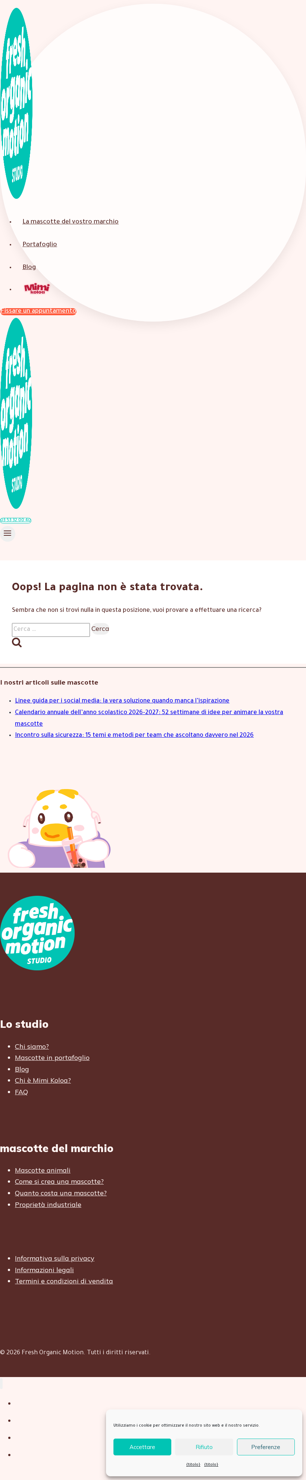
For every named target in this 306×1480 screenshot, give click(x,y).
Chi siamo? (32, 1046)
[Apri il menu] (7, 534)
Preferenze (265, 1447)
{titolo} (193, 1465)
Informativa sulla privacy (54, 1258)
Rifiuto (204, 1447)
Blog (29, 268)
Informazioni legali (44, 1269)
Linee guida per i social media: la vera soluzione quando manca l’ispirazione (122, 701)
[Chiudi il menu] (1, 1383)
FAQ (21, 1092)
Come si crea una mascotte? (59, 1181)
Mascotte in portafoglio (52, 1057)
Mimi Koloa (37, 289)
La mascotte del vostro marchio (70, 222)
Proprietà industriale (48, 1204)
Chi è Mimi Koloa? (43, 1080)
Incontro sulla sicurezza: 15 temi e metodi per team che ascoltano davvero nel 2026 (134, 735)
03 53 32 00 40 (15, 520)
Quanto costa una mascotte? (61, 1193)
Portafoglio (39, 245)
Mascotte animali (43, 1170)
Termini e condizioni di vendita (64, 1281)
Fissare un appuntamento (38, 311)
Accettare (142, 1447)
